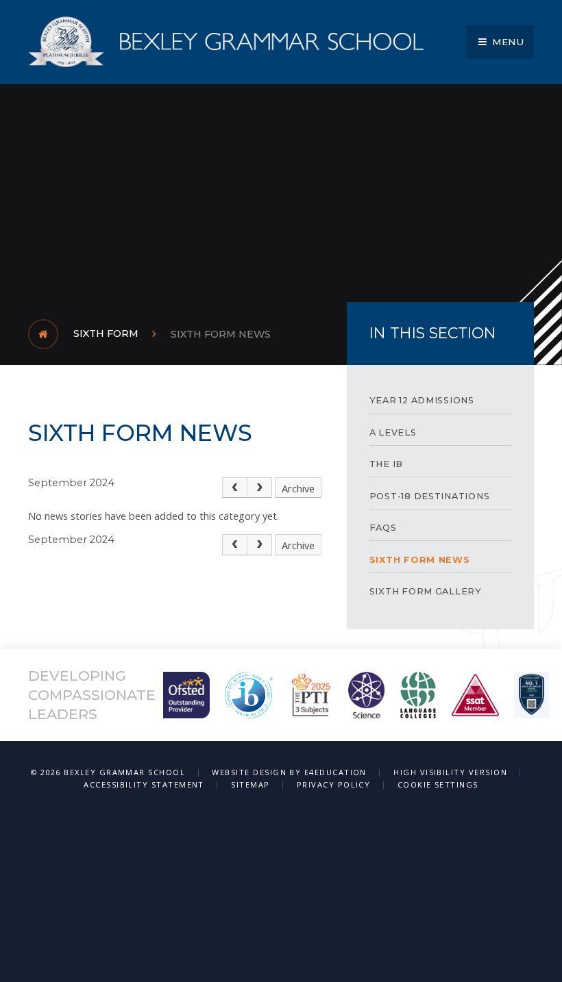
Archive (298, 488)
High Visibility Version (450, 772)
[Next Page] (260, 488)
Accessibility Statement (144, 784)
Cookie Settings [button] (438, 784)
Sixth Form (105, 333)
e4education (335, 772)
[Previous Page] (234, 488)
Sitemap (250, 784)
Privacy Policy (334, 784)
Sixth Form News (221, 334)
